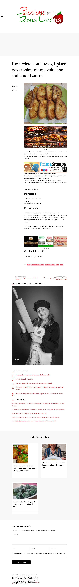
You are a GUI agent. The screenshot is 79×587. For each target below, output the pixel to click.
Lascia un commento (17, 90)
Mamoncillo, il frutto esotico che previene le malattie (29, 413)
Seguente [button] (65, 166)
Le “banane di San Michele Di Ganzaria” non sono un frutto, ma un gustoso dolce (38, 409)
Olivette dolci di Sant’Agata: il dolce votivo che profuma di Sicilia (24, 504)
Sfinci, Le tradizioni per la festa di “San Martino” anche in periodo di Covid (36, 417)
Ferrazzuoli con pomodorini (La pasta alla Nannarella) (33, 375)
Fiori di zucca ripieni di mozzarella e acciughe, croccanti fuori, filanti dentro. (39, 394)
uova (61, 264)
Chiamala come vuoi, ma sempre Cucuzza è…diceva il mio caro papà (53, 465)
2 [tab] (46, 149)
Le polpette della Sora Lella (24, 379)
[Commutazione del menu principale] (2, 16)
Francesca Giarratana (15, 85)
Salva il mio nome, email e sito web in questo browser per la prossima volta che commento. (39, 553)
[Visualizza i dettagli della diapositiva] (45, 137)
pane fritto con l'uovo (37, 264)
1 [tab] (44, 149)
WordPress (25, 584)
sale (57, 264)
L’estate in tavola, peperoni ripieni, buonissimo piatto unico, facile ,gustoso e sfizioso (25, 468)
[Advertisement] (39, 44)
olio (29, 264)
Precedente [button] (26, 166)
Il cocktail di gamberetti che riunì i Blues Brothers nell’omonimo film (34, 421)
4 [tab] (48, 248)
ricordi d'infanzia (50, 264)
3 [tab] (46, 248)
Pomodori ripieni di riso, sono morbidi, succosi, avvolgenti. (34, 383)
